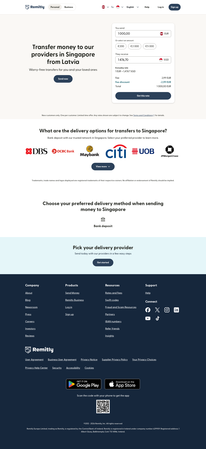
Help (147, 7)
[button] (105, 7)
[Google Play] (83, 384)
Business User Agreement (62, 359)
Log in (161, 7)
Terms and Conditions (144, 115)
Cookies (89, 368)
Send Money (72, 293)
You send (119, 28)
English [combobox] (130, 7)
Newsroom (31, 307)
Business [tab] (68, 7)
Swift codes (112, 300)
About (28, 293)
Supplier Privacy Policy (115, 359)
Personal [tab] (55, 7)
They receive (121, 54)
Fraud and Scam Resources (120, 307)
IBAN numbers (113, 321)
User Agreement (34, 359)
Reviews (29, 336)
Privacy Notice (89, 359)
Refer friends (112, 329)
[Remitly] (34, 7)
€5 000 (149, 46)
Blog (27, 300)
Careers (29, 321)
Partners (110, 314)
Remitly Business (74, 300)
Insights (109, 336)
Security (57, 368)
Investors (30, 329)
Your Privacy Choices (144, 359)
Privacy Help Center (36, 368)
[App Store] (122, 384)
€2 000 (134, 46)
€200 (121, 46)
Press (28, 314)
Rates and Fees (113, 293)
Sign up (174, 7)
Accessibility (73, 368)
